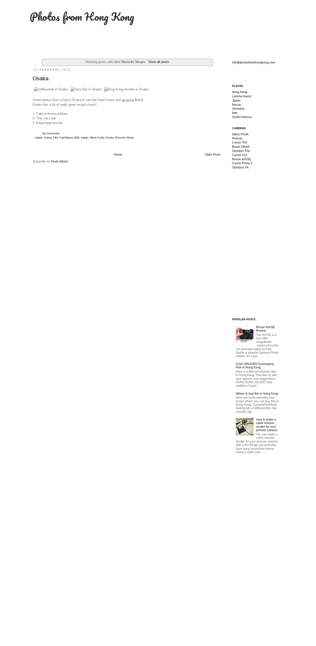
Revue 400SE (241, 159)
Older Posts (212, 154)
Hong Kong (239, 92)
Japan (84, 137)
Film (55, 137)
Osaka (41, 78)
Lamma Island (241, 96)
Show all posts (158, 62)
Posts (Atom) (59, 161)
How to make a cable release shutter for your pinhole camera (266, 425)
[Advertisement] (263, 208)
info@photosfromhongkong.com (253, 62)
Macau (236, 104)
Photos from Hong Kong (82, 16)
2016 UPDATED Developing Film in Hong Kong (255, 365)
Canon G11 (239, 155)
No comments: (51, 133)
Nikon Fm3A (240, 134)
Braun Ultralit (241, 146)
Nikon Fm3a (97, 137)
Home (118, 154)
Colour (48, 137)
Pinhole (237, 138)
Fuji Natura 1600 (69, 137)
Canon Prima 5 (242, 163)
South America (242, 117)
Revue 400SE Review (265, 328)
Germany (238, 108)
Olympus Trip (241, 151)
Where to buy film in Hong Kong (257, 393)
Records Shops (124, 137)
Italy (234, 113)
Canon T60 (239, 142)
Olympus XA (240, 167)
